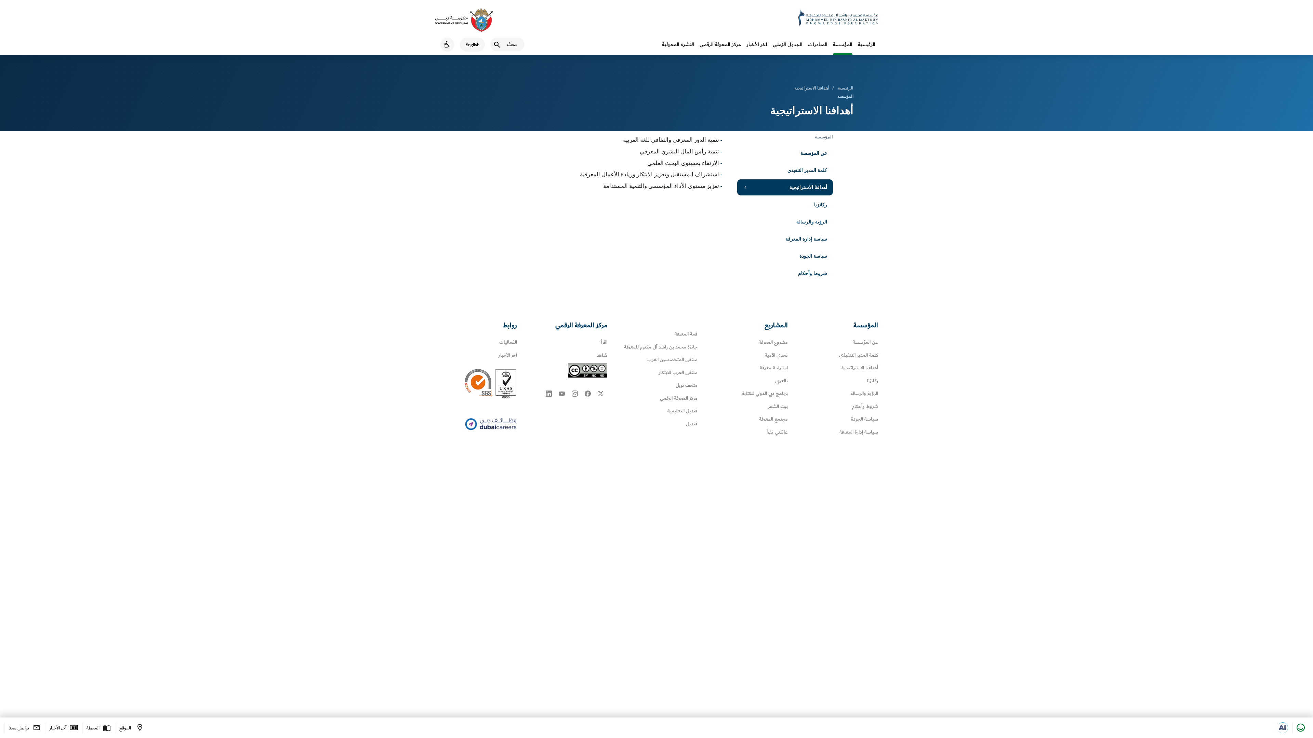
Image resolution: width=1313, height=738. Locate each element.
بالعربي (781, 381)
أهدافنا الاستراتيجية (808, 187)
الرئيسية (866, 44)
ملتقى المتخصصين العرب (672, 359)
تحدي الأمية (776, 355)
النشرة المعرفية (678, 44)
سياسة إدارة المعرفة (806, 238)
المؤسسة (842, 44)
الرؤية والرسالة (811, 221)
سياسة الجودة (813, 255)
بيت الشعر (778, 406)
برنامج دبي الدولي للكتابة (765, 393)
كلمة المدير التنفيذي (807, 170)
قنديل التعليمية (682, 411)
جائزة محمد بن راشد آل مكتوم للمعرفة (661, 347)
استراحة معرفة (774, 368)
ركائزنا (820, 204)
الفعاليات (508, 342)
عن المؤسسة (813, 153)
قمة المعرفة (686, 334)
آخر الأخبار (756, 44)
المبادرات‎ (817, 44)
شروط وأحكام (812, 273)
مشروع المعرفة (773, 342)
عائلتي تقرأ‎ (777, 432)
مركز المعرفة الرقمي (720, 44)
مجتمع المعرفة (773, 419)
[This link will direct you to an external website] (464, 20)
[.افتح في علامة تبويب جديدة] (1282, 727)
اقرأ (604, 342)
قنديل (692, 424)
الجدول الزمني (788, 44)
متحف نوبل (687, 385)
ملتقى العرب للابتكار (678, 372)
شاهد (602, 355)
